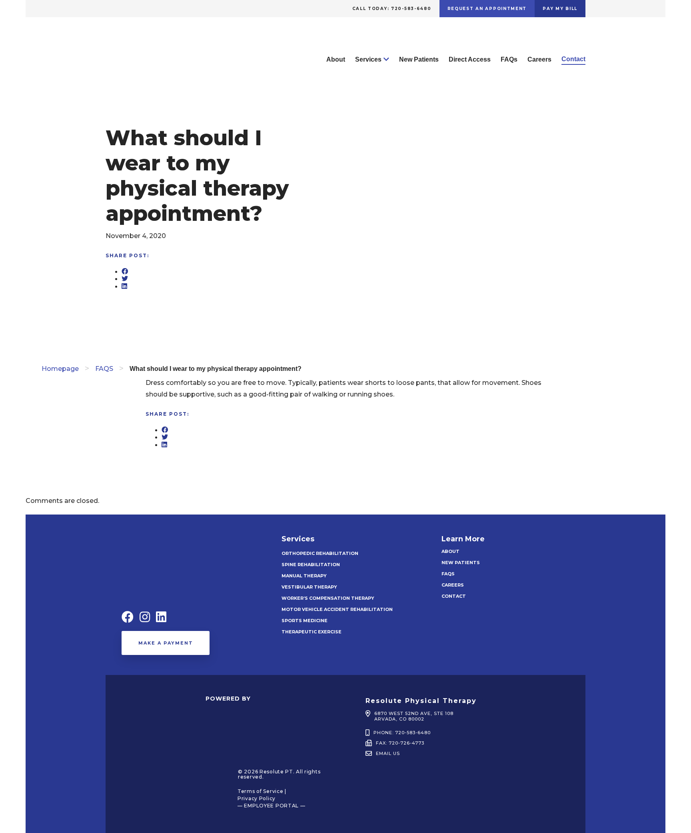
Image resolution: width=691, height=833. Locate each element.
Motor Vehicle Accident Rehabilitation (337, 609)
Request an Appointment (487, 8)
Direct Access (470, 59)
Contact (573, 59)
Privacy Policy (257, 798)
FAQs (509, 59)
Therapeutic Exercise (312, 632)
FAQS (104, 368)
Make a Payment (165, 643)
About (335, 59)
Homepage (60, 368)
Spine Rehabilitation (311, 564)
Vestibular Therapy (309, 587)
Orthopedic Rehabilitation (320, 553)
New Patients (419, 59)
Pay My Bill (560, 8)
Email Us (388, 753)
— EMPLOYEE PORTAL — (272, 806)
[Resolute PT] (154, 85)
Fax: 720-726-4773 (400, 743)
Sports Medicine (305, 620)
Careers (539, 59)
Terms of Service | (262, 791)
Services (368, 59)
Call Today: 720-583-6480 (391, 8)
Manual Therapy (304, 576)
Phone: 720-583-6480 (402, 732)
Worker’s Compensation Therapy (328, 598)
